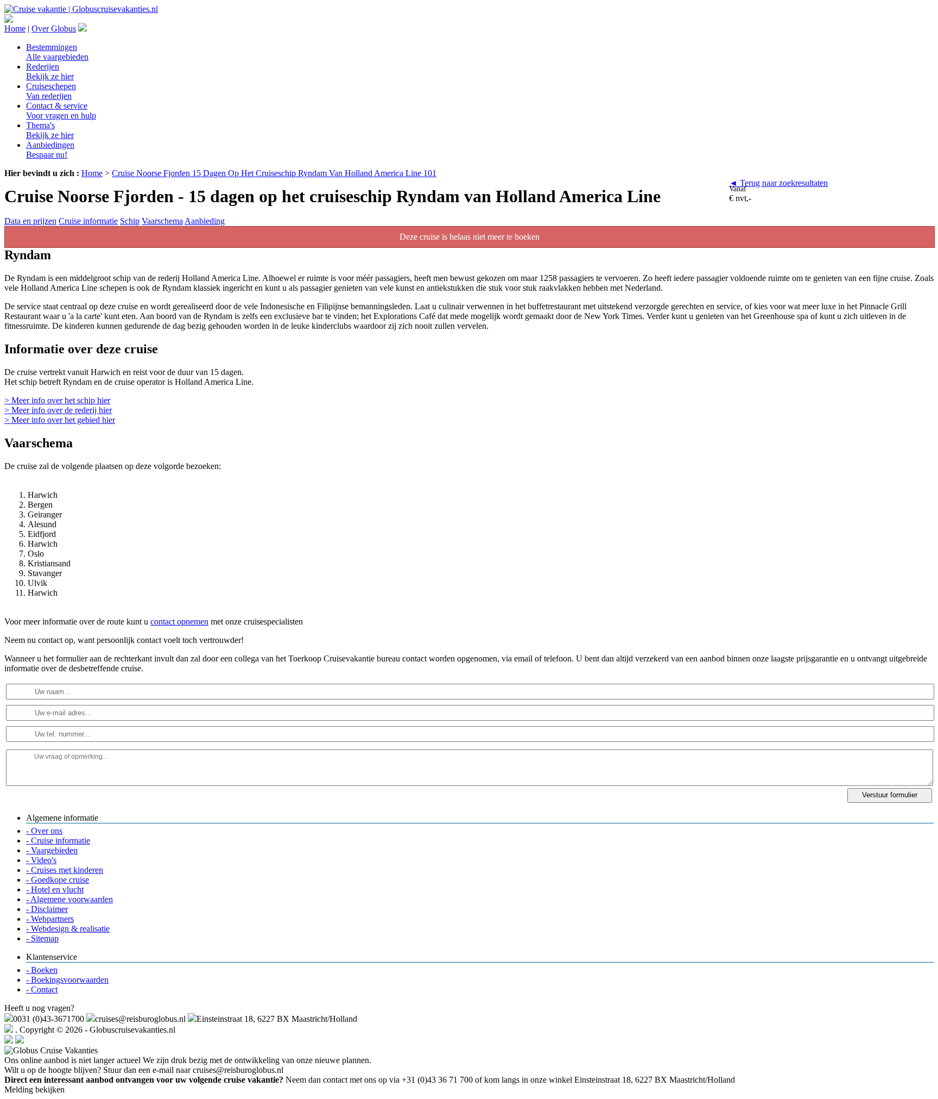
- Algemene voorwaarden (69, 899)
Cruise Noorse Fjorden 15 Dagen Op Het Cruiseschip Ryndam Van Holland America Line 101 (274, 173)
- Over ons (44, 830)
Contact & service (61, 110)
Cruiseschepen (51, 91)
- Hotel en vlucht (55, 889)
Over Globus (53, 28)
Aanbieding (205, 221)
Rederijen (50, 71)
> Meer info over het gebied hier (59, 419)
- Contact (42, 989)
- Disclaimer (47, 909)
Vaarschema (162, 221)
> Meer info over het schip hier (57, 400)
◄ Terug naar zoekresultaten (778, 183)
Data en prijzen (30, 221)
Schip (130, 221)
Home (15, 28)
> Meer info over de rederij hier (58, 410)
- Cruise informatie (58, 840)
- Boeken (42, 970)
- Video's (41, 860)
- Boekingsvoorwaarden (67, 979)
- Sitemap (42, 938)
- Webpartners (50, 918)
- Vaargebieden (52, 850)
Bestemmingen (57, 51)
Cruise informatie (88, 221)
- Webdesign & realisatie (68, 928)
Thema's (50, 130)
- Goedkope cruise (57, 879)
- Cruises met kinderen (64, 870)
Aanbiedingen (50, 149)
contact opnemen (179, 621)
